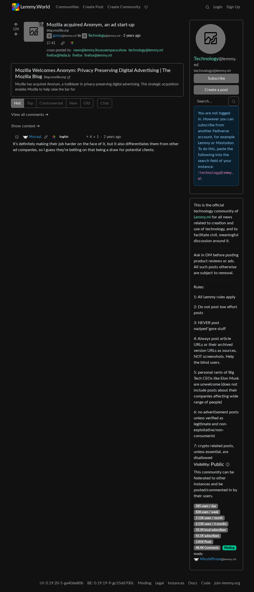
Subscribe (216, 78)
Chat (104, 103)
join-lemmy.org (227, 583)
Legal (159, 583)
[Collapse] (17, 137)
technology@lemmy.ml (145, 50)
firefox (77, 55)
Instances (176, 583)
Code (205, 583)
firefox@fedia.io (58, 55)
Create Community (123, 7)
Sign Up (233, 7)
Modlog (229, 547)
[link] (63, 43)
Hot (17, 103)
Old (87, 103)
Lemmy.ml (202, 217)
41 (53, 43)
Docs (192, 583)
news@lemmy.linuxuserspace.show (100, 50)
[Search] (207, 7)
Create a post (216, 90)
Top (30, 103)
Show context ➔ (25, 126)
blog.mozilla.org (58, 30)
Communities (67, 7)
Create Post (93, 7)
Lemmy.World (35, 6)
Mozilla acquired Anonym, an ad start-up (90, 24)
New (73, 103)
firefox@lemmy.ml (98, 55)
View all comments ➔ (29, 115)
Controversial (51, 103)
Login (217, 7)
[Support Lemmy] (146, 7)
